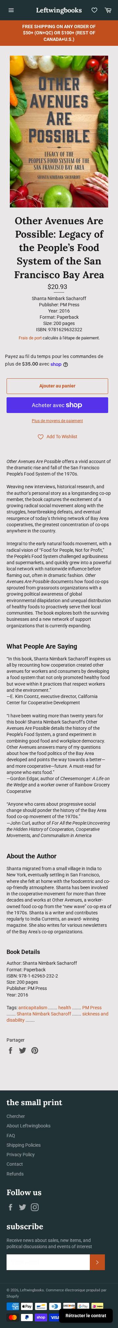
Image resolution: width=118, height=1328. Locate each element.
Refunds (15, 1173)
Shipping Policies (24, 1145)
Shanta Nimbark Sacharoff (44, 1013)
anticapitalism (32, 1007)
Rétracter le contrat (86, 1315)
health (64, 1007)
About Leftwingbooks (28, 1125)
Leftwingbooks (59, 10)
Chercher (16, 1116)
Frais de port (30, 337)
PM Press (92, 1007)
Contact (15, 1164)
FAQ (11, 1135)
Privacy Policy (21, 1154)
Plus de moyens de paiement (57, 421)
